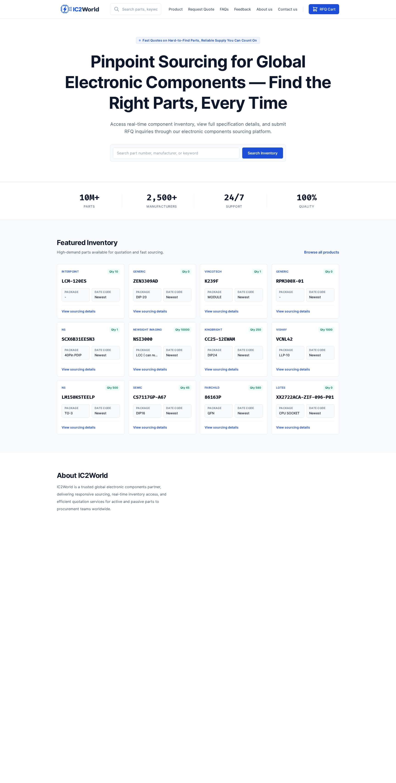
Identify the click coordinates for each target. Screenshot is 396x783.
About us (264, 9)
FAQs (224, 9)
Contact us (287, 9)
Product (176, 9)
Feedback (242, 9)
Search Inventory (263, 153)
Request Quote (201, 9)
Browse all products (321, 252)
